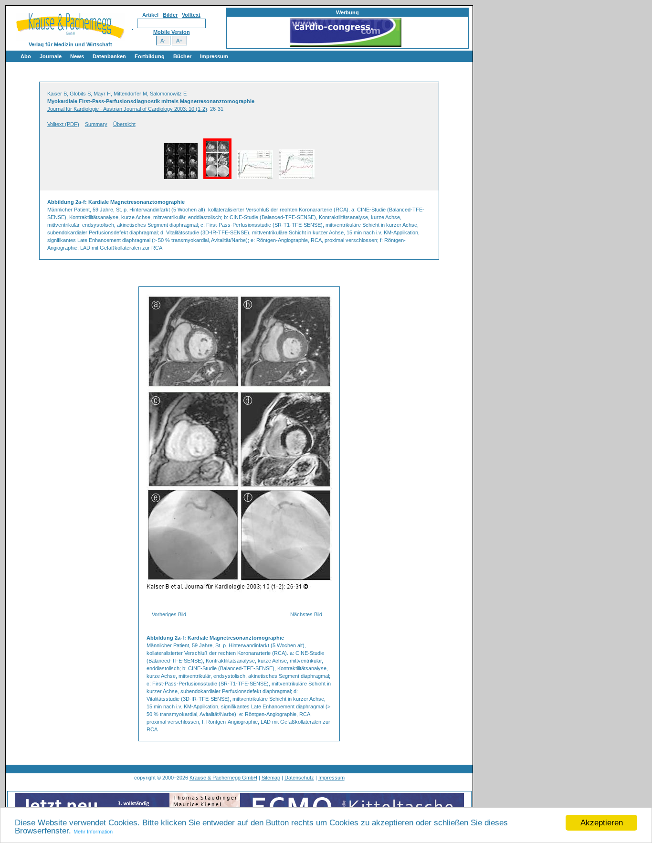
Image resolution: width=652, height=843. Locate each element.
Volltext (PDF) (63, 124)
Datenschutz (299, 777)
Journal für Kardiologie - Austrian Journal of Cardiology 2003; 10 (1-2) (127, 109)
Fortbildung (150, 56)
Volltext (191, 15)
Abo (26, 56)
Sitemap (271, 777)
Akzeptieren (601, 822)
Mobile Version (171, 32)
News (77, 56)
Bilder (170, 15)
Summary (96, 124)
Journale (51, 56)
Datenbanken (109, 56)
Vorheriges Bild (169, 614)
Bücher (182, 56)
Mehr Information (93, 831)
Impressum (214, 56)
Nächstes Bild (306, 614)
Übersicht (124, 124)
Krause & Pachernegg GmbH (223, 777)
